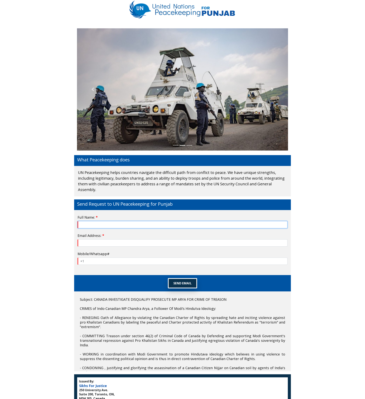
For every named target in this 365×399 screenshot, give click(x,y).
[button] (93, 89)
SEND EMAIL (182, 283)
